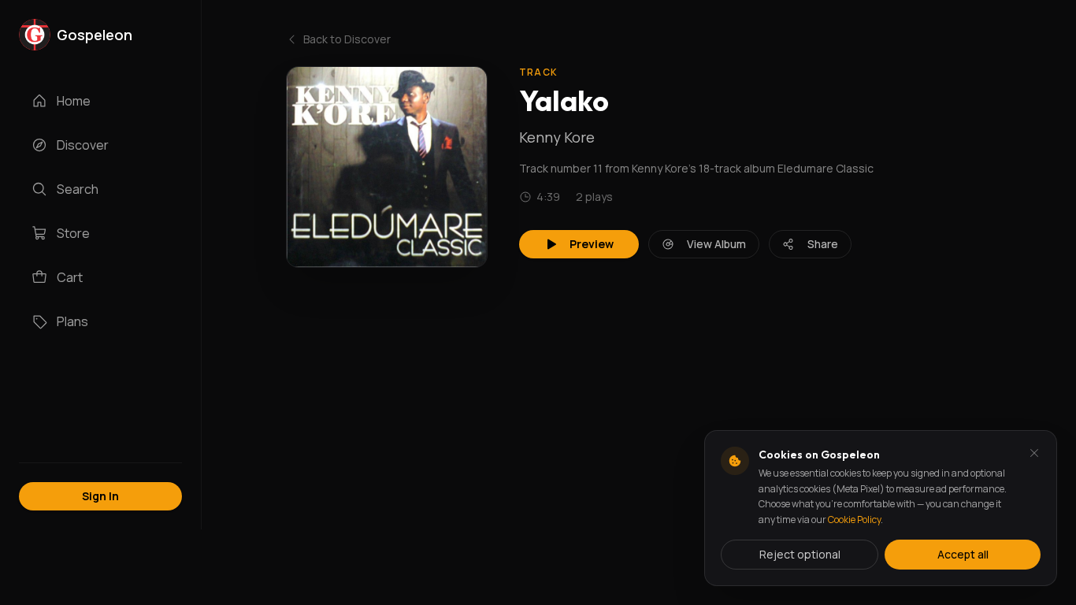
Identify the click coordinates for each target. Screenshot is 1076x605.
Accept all (963, 554)
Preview (592, 243)
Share (822, 243)
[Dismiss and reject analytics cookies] (1034, 453)
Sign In (100, 495)
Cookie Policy (854, 519)
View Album (716, 243)
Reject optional (799, 554)
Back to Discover (347, 39)
